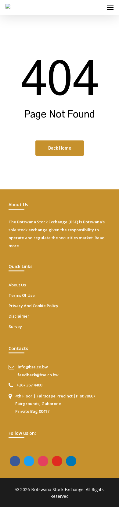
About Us (17, 285)
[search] (98, 7)
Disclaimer (19, 316)
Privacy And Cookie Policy (33, 305)
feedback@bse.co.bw (38, 375)
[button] (110, 7)
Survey (15, 326)
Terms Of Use (22, 295)
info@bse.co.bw (33, 367)
